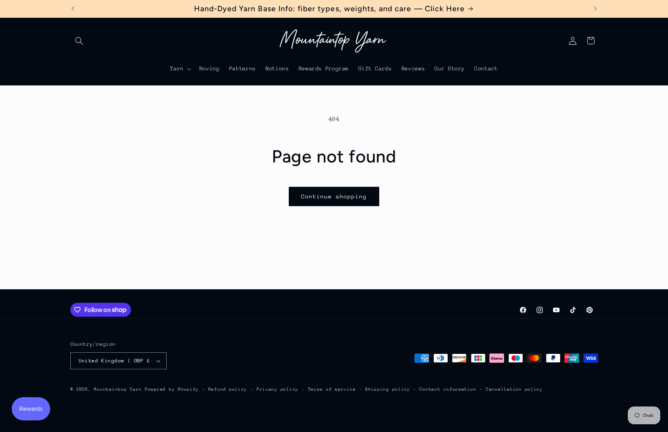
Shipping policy (387, 389)
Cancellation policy (514, 389)
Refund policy (227, 389)
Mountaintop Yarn (118, 389)
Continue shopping (334, 196)
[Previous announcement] (72, 8)
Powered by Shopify (172, 389)
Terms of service (332, 389)
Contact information (447, 389)
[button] (79, 41)
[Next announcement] (595, 8)
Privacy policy (277, 389)
